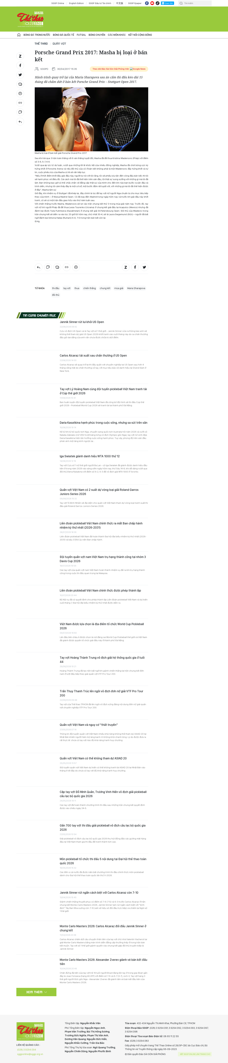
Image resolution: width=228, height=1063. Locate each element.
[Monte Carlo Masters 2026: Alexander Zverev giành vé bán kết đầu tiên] (36, 971)
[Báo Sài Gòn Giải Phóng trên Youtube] (152, 3)
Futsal (81, 34)
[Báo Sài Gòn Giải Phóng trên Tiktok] (158, 3)
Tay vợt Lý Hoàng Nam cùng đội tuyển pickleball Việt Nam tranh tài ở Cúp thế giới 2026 (103, 391)
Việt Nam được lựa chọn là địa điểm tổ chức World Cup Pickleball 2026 (102, 626)
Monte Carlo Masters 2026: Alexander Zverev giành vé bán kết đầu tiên (103, 961)
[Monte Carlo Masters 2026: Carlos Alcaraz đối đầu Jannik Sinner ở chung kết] (36, 937)
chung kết (105, 288)
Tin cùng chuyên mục (39, 315)
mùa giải (118, 288)
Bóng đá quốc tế (63, 34)
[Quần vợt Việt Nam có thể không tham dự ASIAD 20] (36, 769)
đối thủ (55, 294)
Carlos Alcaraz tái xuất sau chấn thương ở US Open (93, 355)
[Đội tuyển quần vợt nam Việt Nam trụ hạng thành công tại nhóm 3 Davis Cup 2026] (36, 568)
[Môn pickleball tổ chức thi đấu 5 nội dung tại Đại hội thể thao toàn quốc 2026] (36, 870)
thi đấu (55, 288)
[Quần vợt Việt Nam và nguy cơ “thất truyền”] (36, 736)
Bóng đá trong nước (37, 34)
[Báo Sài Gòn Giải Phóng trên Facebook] (147, 3)
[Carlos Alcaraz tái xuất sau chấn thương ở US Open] (36, 367)
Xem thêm (34, 992)
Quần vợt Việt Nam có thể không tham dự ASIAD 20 (93, 758)
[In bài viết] (20, 93)
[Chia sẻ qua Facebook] (20, 65)
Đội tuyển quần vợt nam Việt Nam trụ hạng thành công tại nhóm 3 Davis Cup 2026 (103, 559)
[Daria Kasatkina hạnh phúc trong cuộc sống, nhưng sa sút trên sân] (36, 434)
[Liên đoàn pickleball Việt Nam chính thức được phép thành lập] (36, 602)
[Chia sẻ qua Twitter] (20, 75)
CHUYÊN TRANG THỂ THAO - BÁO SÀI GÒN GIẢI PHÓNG (30, 19)
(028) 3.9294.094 (26, 1049)
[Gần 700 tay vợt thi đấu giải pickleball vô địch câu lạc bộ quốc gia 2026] (36, 837)
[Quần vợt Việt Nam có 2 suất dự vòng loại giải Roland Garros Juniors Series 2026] (36, 501)
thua (76, 288)
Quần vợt (59, 43)
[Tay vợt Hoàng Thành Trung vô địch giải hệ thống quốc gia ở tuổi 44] (36, 669)
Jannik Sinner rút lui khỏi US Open (82, 322)
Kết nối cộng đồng (140, 34)
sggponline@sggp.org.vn (30, 1054)
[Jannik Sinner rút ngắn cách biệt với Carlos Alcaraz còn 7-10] (36, 904)
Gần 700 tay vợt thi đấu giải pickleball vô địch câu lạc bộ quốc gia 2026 (103, 827)
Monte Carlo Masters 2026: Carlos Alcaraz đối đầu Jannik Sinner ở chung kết (103, 928)
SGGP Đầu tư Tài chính (100, 3)
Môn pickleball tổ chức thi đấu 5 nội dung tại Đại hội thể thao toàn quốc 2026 (103, 861)
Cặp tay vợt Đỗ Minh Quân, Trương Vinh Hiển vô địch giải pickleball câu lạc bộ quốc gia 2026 (103, 794)
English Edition (76, 3)
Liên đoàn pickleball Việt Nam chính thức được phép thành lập (100, 590)
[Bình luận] (20, 112)
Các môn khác (117, 34)
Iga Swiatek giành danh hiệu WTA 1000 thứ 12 (90, 456)
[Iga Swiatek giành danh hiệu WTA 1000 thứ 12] (36, 467)
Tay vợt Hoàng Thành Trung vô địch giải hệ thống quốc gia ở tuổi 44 (102, 659)
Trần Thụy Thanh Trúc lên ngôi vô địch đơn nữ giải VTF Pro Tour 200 (101, 693)
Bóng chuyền (97, 34)
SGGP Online (57, 3)
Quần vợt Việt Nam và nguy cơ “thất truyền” (89, 724)
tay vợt (66, 288)
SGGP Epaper (135, 3)
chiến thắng (89, 288)
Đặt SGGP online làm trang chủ (195, 1054)
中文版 (119, 3)
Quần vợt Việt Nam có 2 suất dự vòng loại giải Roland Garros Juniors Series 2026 (99, 492)
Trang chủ (18, 35)
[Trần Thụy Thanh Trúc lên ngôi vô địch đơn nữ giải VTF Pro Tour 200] (36, 702)
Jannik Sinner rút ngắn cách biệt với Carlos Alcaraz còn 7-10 (99, 892)
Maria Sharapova (136, 288)
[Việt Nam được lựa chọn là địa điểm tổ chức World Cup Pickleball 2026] (36, 635)
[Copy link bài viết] (20, 103)
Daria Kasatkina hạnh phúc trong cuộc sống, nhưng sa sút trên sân (103, 422)
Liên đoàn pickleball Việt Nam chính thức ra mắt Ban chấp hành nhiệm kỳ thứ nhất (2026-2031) (101, 525)
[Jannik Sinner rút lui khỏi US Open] (36, 333)
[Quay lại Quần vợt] (20, 121)
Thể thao (41, 43)
